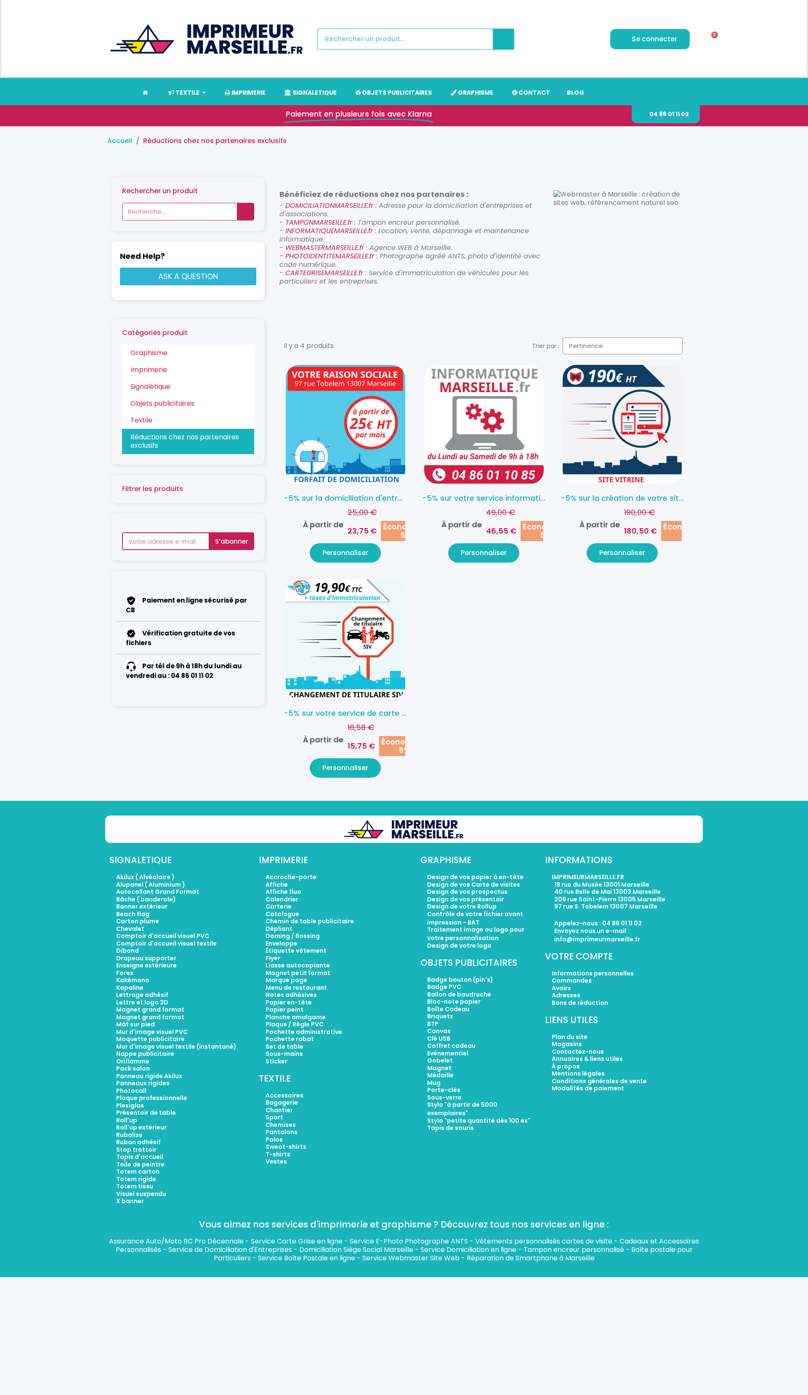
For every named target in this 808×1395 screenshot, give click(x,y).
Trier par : (545, 346)
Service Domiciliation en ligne (468, 1249)
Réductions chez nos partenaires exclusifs (184, 441)
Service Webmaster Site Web (411, 1258)
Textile (141, 420)
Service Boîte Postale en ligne (306, 1258)
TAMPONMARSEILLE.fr (318, 222)
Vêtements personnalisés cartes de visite (543, 1241)
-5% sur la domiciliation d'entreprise (352, 498)
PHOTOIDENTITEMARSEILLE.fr (330, 256)
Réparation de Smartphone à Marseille (531, 1258)
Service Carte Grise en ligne (297, 1241)
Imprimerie (148, 370)
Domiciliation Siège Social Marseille (356, 1249)
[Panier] (711, 39)
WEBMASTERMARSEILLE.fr (325, 247)
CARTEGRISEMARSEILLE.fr (324, 273)
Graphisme (148, 353)
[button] (666, 114)
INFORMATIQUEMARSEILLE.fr (329, 231)
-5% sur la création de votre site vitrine (635, 498)
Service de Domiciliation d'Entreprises (230, 1249)
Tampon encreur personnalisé (574, 1249)
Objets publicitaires (162, 403)
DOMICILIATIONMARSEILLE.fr (329, 205)
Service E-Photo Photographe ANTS (409, 1241)
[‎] (145, 92)
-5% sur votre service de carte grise (352, 713)
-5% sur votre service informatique (488, 498)
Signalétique (150, 386)
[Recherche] (503, 39)
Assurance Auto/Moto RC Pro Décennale (176, 1241)
